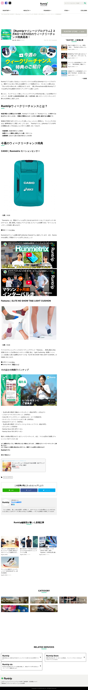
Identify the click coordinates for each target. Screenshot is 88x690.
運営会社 (4, 683)
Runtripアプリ (5, 450)
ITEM (66, 10)
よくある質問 (21, 683)
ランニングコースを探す (17, 681)
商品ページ (15, 364)
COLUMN (84, 10)
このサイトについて (5, 681)
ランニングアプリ (8, 477)
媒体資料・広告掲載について (30, 681)
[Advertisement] (44, 23)
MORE (82, 31)
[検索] (85, 3)
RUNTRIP (6, 10)
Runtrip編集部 (16, 502)
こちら (13, 230)
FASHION (47, 10)
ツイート (47, 490)
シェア (30, 490)
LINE (12, 490)
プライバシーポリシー (12, 683)
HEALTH (26, 10)
